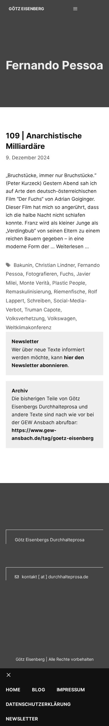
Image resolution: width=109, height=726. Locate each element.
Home (13, 689)
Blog (38, 689)
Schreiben (39, 301)
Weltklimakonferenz (28, 327)
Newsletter (22, 719)
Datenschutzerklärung (38, 704)
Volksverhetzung (25, 318)
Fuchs (67, 274)
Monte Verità (34, 283)
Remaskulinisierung (28, 292)
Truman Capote (42, 310)
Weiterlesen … (72, 246)
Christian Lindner (55, 265)
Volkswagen (61, 318)
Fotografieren (41, 274)
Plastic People (68, 283)
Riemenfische (69, 292)
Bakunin (23, 265)
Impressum (71, 689)
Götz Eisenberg (26, 8)
